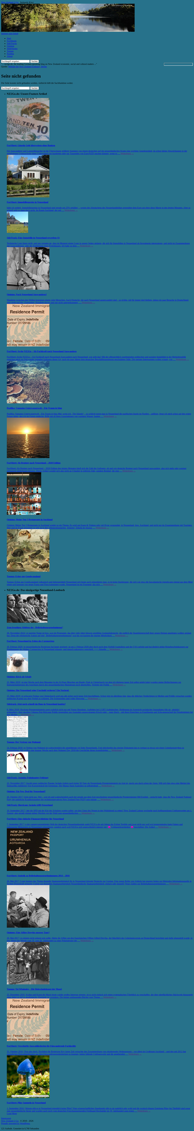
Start (9, 38)
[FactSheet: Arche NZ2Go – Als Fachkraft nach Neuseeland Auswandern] (100, 325)
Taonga (10, 51)
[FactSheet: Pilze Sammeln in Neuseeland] (100, 1077)
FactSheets (11, 41)
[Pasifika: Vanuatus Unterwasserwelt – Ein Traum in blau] (100, 382)
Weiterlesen (127, 153)
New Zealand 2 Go (9, 2)
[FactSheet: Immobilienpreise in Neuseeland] (100, 176)
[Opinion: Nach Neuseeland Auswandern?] (100, 268)
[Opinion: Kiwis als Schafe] (100, 662)
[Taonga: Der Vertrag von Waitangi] (100, 727)
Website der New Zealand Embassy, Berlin (27, 66)
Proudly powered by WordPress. (15, 1123)
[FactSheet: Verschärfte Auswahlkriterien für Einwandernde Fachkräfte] (100, 1020)
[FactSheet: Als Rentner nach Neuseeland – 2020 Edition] (100, 438)
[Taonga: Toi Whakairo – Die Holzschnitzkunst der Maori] (100, 963)
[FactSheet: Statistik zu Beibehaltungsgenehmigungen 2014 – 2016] (100, 849)
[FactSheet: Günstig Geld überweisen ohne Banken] (100, 119)
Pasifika (10, 53)
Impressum (6, 1118)
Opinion (10, 46)
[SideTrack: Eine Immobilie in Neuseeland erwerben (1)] (100, 222)
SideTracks (12, 43)
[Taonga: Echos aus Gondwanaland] (100, 550)
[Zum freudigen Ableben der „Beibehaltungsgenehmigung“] (100, 608)
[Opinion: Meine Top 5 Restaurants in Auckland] (100, 493)
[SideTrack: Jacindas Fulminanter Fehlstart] (100, 762)
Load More (12, 1113)
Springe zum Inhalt (9, 33)
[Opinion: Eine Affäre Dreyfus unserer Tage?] (100, 906)
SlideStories (12, 48)
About (9, 56)
